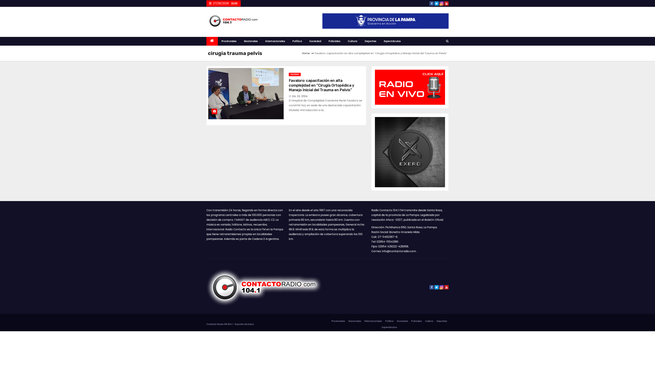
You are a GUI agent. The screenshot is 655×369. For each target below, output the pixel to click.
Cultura (352, 41)
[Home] (212, 41)
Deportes (370, 41)
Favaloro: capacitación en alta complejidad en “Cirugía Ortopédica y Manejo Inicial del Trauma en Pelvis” (321, 85)
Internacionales (275, 41)
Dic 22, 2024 (300, 96)
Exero (251, 324)
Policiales (334, 41)
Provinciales (229, 41)
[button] (447, 41)
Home (306, 53)
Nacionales (251, 41)
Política (297, 41)
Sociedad (315, 41)
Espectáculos (392, 41)
